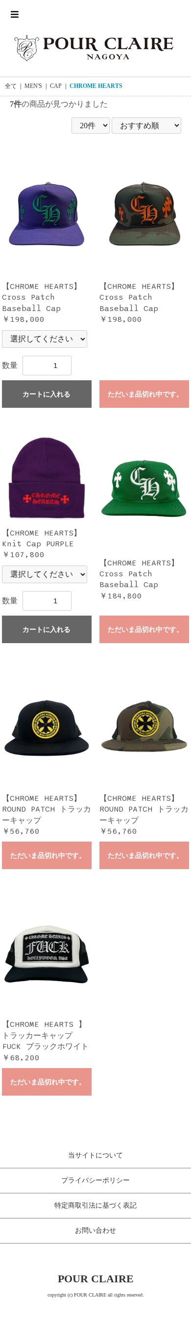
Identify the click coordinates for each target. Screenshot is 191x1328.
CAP (56, 86)
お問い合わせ (95, 1230)
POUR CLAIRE (96, 1278)
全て (11, 86)
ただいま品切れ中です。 (145, 394)
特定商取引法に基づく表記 (95, 1205)
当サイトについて (95, 1155)
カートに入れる (47, 394)
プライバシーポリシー (95, 1180)
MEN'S (33, 86)
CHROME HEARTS (96, 86)
